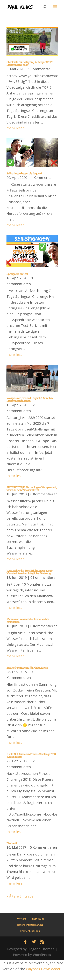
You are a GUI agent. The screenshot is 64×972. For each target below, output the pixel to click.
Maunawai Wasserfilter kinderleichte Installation (27, 620)
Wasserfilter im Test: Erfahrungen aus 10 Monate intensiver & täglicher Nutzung (29, 572)
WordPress (42, 954)
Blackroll (11, 843)
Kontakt (21, 918)
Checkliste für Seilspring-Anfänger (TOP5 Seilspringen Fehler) (29, 63)
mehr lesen (15, 128)
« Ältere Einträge (19, 896)
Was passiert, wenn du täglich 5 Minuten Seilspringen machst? (29, 399)
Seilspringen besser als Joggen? (24, 173)
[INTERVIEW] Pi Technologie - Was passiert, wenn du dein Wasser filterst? (31, 488)
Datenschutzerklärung (30, 924)
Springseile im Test (17, 274)
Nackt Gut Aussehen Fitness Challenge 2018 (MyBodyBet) (31, 755)
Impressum (37, 918)
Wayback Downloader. (43, 969)
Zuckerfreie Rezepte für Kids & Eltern (27, 667)
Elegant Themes (40, 949)
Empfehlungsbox (30, 931)
